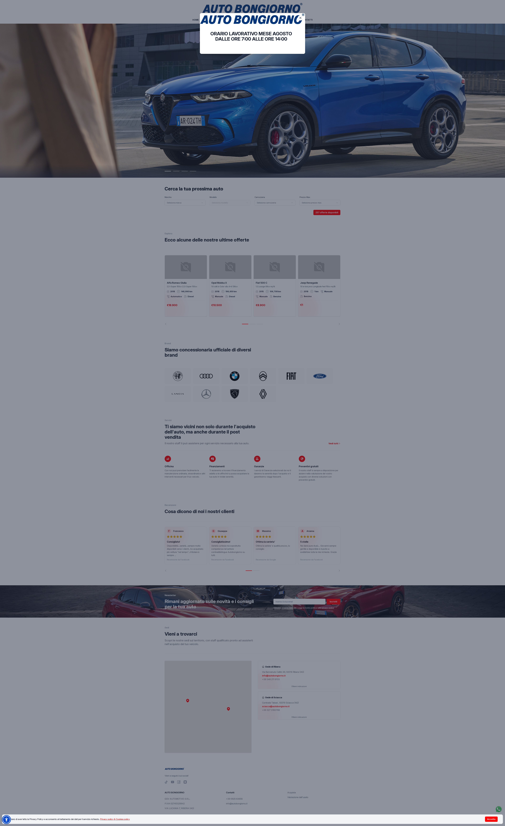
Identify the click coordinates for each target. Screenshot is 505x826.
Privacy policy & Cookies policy (115, 819)
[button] (6, 819)
